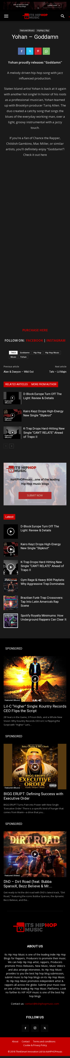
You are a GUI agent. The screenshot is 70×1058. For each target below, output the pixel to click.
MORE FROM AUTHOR (43, 384)
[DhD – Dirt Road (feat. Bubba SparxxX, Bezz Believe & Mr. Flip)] (35, 854)
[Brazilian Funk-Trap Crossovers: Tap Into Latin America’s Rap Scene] (11, 603)
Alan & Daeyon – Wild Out (19, 371)
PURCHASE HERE (35, 330)
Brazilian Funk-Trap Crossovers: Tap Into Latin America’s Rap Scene (42, 601)
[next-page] (11, 446)
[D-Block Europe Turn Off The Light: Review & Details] (13, 398)
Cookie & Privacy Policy (35, 1045)
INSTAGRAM (56, 340)
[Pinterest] (38, 51)
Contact (26, 1041)
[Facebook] (21, 51)
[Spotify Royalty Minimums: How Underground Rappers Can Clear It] (11, 621)
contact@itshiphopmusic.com (42, 1003)
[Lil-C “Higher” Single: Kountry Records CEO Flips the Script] (35, 679)
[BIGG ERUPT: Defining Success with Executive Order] (35, 767)
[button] (6, 16)
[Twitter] (29, 51)
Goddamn (25, 352)
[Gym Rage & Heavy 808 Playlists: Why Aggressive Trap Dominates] (11, 585)
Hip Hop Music (52, 352)
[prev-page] (6, 446)
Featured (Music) (27, 30)
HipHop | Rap (43, 30)
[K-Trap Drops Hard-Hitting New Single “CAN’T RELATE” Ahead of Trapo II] (13, 432)
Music (13, 356)
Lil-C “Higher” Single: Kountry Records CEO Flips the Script (35, 708)
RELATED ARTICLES (16, 384)
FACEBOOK (34, 340)
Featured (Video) (12, 875)
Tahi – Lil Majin (57, 371)
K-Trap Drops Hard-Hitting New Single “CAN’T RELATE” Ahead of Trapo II (44, 433)
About (15, 1041)
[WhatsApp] (46, 51)
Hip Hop (37, 352)
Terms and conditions (44, 1041)
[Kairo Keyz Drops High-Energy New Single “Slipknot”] (13, 415)
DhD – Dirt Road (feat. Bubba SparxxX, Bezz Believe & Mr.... (28, 883)
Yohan (23, 356)
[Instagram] (35, 1028)
